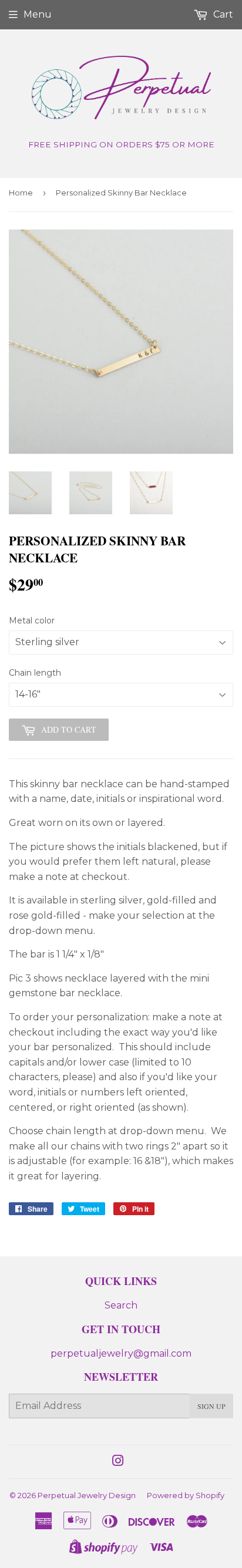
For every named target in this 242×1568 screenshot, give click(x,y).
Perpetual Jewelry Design (87, 1495)
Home (21, 192)
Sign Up (211, 1406)
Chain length (35, 672)
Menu (37, 14)
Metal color (32, 620)
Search (121, 1305)
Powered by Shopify (185, 1495)
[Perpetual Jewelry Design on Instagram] (118, 1462)
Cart (222, 14)
